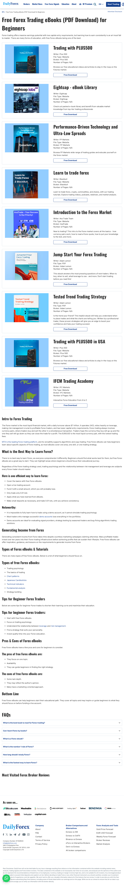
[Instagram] (28, 834)
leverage (43, 626)
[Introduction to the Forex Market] (27, 223)
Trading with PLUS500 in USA (79, 341)
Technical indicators (15, 584)
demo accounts (45, 516)
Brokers (26, 4)
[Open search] (94, 4)
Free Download (70, 75)
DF (3, 12)
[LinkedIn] (11, 834)
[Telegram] (15, 834)
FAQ (37, 833)
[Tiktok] (19, 834)
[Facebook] (3, 834)
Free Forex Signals (52, 4)
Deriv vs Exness (73, 846)
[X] (7, 834)
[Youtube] (24, 834)
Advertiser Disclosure (115, 11)
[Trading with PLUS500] (27, 58)
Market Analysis (103, 844)
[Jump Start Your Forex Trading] (27, 265)
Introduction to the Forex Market (82, 212)
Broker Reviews (103, 840)
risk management (58, 626)
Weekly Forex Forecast (106, 836)
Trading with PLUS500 (72, 47)
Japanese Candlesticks (17, 580)
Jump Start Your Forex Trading (80, 254)
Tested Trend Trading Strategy (79, 296)
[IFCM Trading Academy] (27, 392)
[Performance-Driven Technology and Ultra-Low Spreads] (27, 137)
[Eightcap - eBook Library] (27, 98)
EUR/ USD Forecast (104, 833)
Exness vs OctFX (73, 835)
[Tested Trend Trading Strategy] (27, 307)
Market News (37, 4)
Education (65, 4)
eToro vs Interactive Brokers (78, 843)
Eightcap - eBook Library (75, 87)
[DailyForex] (16, 827)
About (74, 4)
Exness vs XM (72, 832)
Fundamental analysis (16, 588)
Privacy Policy (41, 844)
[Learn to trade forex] (27, 183)
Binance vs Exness (74, 839)
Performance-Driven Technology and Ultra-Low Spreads (85, 129)
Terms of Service (42, 840)
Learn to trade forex (71, 172)
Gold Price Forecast (104, 829)
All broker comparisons (76, 850)
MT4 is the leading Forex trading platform (19, 442)
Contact (38, 836)
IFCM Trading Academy (73, 381)
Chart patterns (13, 576)
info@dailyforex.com (10, 843)
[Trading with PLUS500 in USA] (27, 352)
